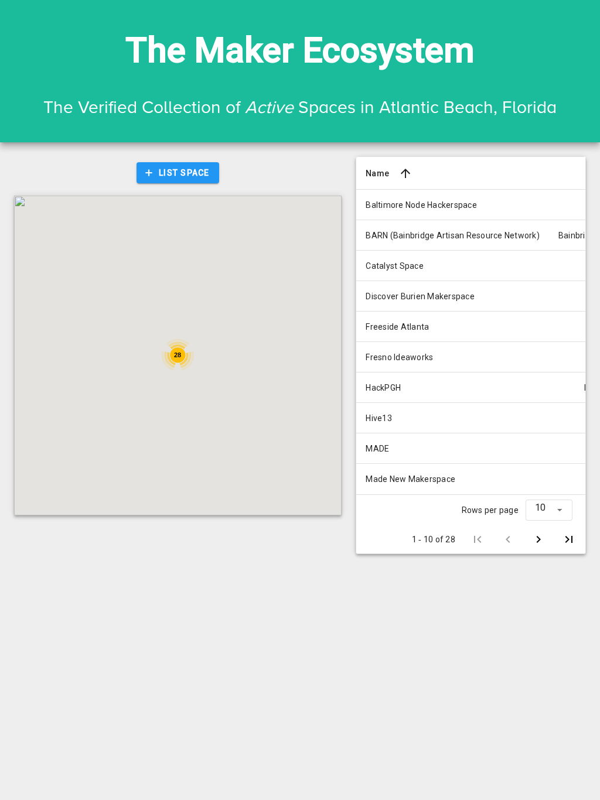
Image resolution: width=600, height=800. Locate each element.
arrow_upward (405, 173)
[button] (549, 510)
